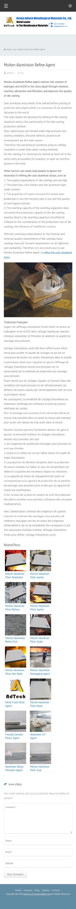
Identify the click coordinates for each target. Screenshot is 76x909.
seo (22, 73)
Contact (56, 890)
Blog (37, 890)
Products (28, 890)
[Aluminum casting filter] (38, 26)
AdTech (10, 73)
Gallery (45, 890)
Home (18, 890)
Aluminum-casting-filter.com (37, 894)
